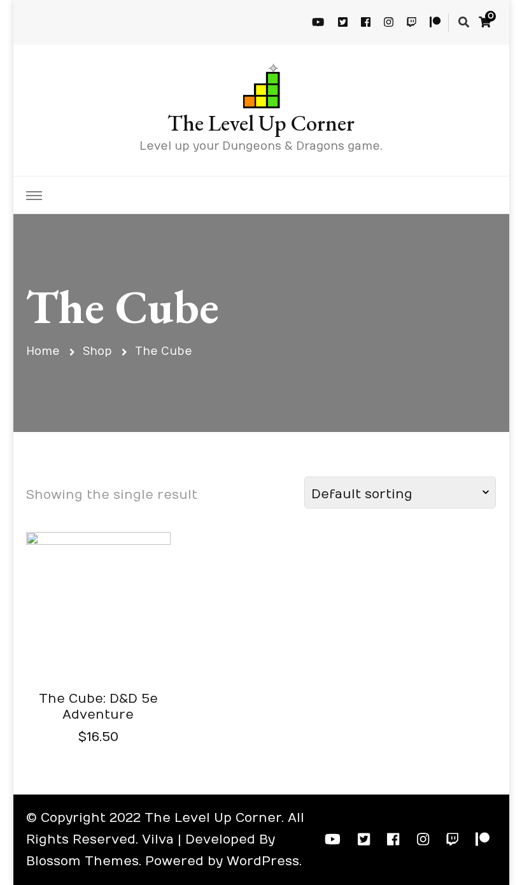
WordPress (263, 861)
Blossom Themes (82, 861)
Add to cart (98, 611)
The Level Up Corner (261, 122)
